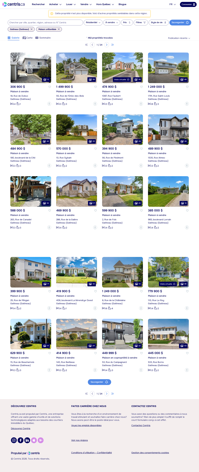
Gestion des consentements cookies (150, 452)
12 (48, 79)
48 (185, 79)
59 (94, 79)
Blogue (122, 4)
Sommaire (45, 37)
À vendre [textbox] (110, 22)
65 (185, 284)
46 (139, 79)
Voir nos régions (79, 440)
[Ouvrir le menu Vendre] (90, 4)
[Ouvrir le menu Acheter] (60, 4)
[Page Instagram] (14, 440)
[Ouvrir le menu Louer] (75, 4)
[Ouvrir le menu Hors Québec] (113, 4)
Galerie (15, 37)
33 (94, 284)
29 (140, 141)
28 (185, 141)
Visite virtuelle (120, 79)
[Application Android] (41, 440)
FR (170, 4)
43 (185, 346)
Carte (29, 37)
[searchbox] (43, 22)
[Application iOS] (34, 440)
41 (48, 346)
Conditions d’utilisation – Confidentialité (91, 452)
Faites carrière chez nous (88, 406)
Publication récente (177, 38)
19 (185, 203)
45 (48, 141)
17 (94, 203)
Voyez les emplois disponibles (86, 425)
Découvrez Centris (23, 406)
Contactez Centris (143, 406)
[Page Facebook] (20, 440)
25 (94, 141)
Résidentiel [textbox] (91, 22)
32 (48, 203)
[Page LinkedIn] (27, 440)
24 (94, 346)
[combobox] (45, 22)
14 (140, 284)
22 (140, 346)
